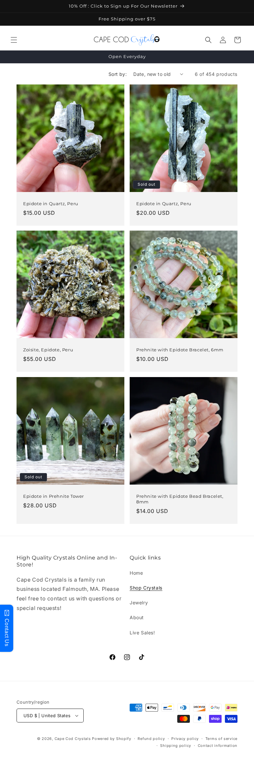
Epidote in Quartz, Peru (50, 203)
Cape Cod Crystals (73, 738)
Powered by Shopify (111, 738)
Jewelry (139, 602)
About (137, 617)
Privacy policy (185, 738)
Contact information (217, 745)
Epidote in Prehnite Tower (53, 496)
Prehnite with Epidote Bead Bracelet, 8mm (180, 499)
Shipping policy (175, 745)
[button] (14, 40)
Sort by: (117, 74)
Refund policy (151, 738)
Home (136, 573)
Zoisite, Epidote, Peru (48, 349)
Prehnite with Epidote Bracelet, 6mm (180, 349)
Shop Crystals (146, 587)
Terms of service (221, 738)
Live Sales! (142, 632)
